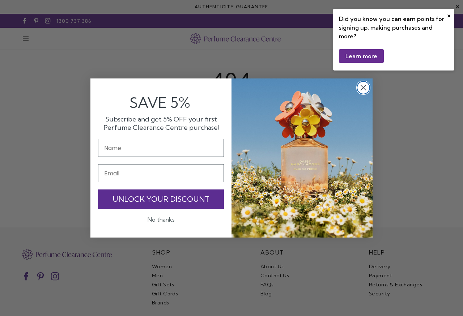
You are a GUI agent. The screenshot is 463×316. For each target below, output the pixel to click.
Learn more (361, 56)
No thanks (161, 219)
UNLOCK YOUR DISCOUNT (160, 199)
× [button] (449, 15)
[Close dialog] (363, 87)
